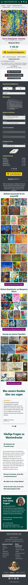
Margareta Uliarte (6, 7)
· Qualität (17, 551)
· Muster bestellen (19, 558)
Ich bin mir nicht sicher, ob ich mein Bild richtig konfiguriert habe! (13, 488)
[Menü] (1, 2)
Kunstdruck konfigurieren (15, 52)
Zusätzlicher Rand (6, 91)
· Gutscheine (17, 556)
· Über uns (4, 556)
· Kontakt (4, 546)
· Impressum (4, 547)
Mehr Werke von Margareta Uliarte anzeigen (14, 329)
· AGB (3, 549)
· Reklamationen (5, 555)
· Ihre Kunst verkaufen (19, 549)
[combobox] (14, 93)
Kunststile (9, 5)
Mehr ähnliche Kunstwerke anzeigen (14, 284)
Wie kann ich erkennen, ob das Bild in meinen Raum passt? (13, 475)
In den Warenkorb (15, 174)
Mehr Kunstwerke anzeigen (14, 383)
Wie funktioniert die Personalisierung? (9, 445)
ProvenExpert (11, 420)
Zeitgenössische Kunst (17, 5)
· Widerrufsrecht (5, 553)
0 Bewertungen (17, 78)
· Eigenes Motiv (18, 547)
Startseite (3, 5)
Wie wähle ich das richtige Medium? (14, 481)
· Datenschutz (5, 551)
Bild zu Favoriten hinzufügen (15, 75)
